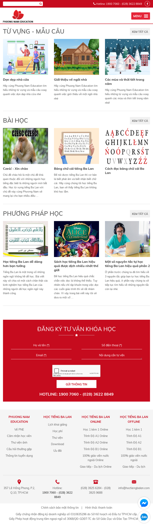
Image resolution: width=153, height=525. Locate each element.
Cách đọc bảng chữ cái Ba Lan (124, 171)
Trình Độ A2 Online (96, 442)
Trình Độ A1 (133, 436)
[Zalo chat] (144, 517)
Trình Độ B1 (133, 449)
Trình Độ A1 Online (96, 436)
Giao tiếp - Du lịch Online (96, 466)
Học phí (57, 431)
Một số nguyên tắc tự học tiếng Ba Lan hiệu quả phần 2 (127, 264)
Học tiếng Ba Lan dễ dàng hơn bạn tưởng (22, 264)
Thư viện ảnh (19, 442)
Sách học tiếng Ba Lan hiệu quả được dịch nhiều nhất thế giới (76, 266)
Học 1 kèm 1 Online (95, 429)
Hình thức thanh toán (98, 507)
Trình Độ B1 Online (96, 449)
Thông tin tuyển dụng (19, 456)
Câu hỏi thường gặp (19, 449)
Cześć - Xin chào (15, 169)
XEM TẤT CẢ (140, 31)
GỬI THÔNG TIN (76, 384)
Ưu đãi (57, 451)
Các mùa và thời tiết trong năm (124, 81)
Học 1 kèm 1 (134, 429)
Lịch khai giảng (57, 424)
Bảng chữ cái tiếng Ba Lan (74, 169)
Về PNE (19, 429)
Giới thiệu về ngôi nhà (70, 79)
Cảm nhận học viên (19, 436)
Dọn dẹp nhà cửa (16, 79)
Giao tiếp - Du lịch (134, 466)
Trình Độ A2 (133, 442)
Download (57, 444)
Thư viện (57, 438)
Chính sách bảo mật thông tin (60, 507)
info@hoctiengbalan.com (134, 488)
